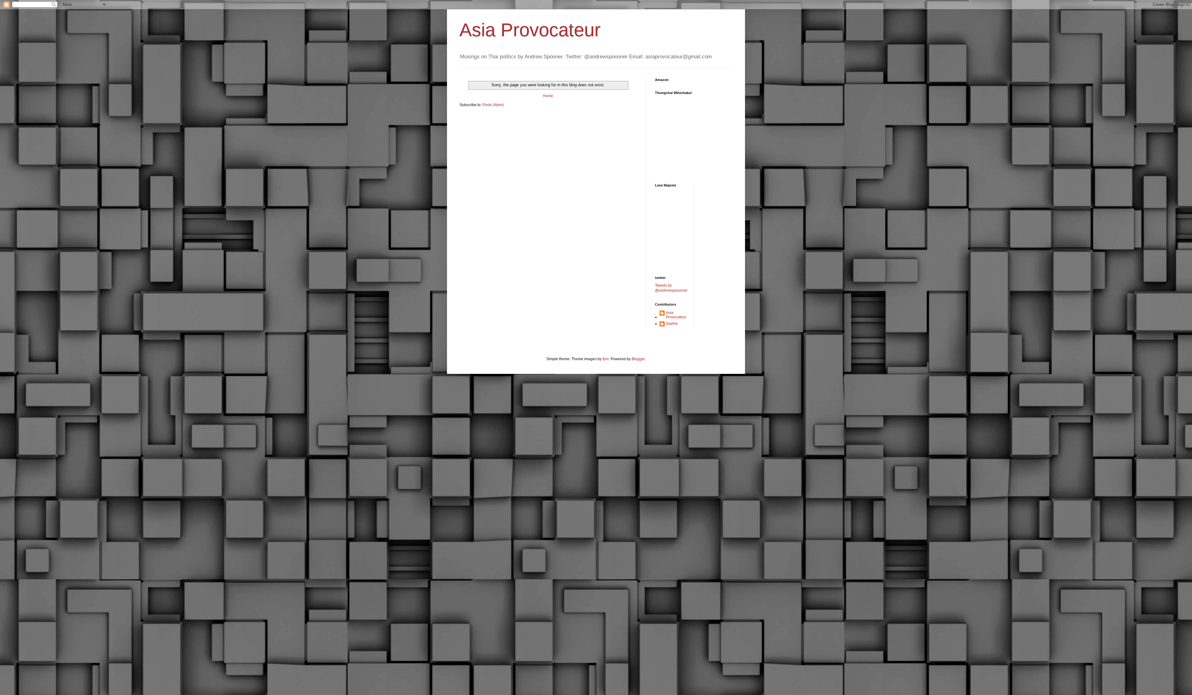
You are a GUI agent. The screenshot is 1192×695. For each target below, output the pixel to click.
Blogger (638, 359)
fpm (606, 359)
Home (548, 96)
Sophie (672, 323)
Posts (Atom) (493, 105)
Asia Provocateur (530, 30)
